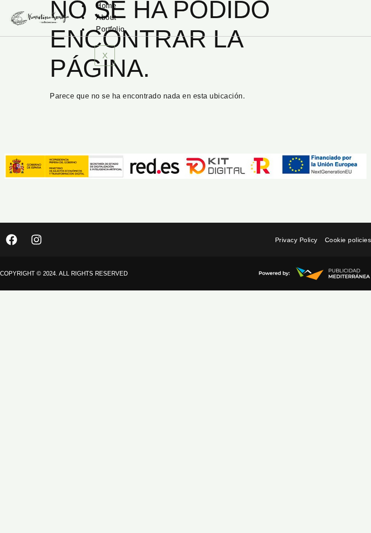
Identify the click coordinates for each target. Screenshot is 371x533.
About (106, 17)
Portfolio (110, 29)
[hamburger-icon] (352, 3)
